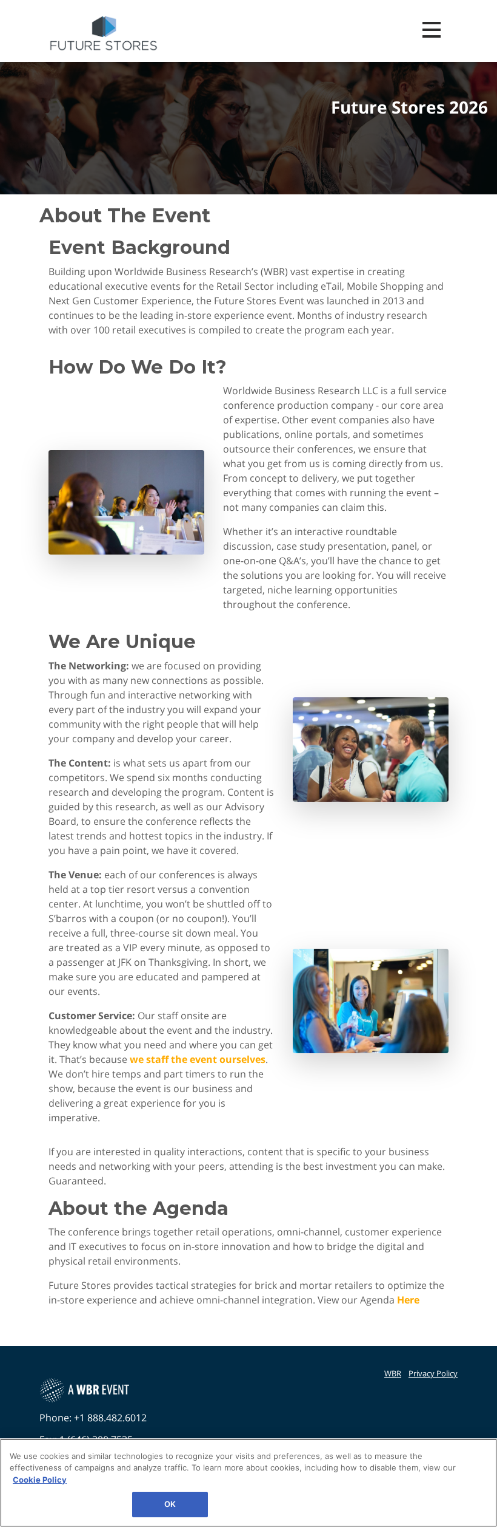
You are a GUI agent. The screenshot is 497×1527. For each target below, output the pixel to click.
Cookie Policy (40, 1479)
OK (170, 1504)
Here (408, 1300)
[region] (248, 1482)
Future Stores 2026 (409, 107)
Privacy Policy (433, 1373)
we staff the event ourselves (197, 1059)
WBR (392, 1373)
